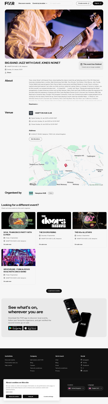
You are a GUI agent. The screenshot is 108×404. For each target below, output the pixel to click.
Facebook (86, 365)
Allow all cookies (14, 396)
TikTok (85, 362)
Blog (31, 362)
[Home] (9, 3)
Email (57, 365)
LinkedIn (85, 371)
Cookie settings (48, 396)
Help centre (8, 365)
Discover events (25, 3)
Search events (56, 3)
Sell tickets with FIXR (36, 360)
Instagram (86, 360)
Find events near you (11, 362)
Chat (56, 360)
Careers (32, 365)
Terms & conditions (36, 368)
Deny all (30, 396)
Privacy (32, 371)
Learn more (9, 392)
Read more (33, 104)
